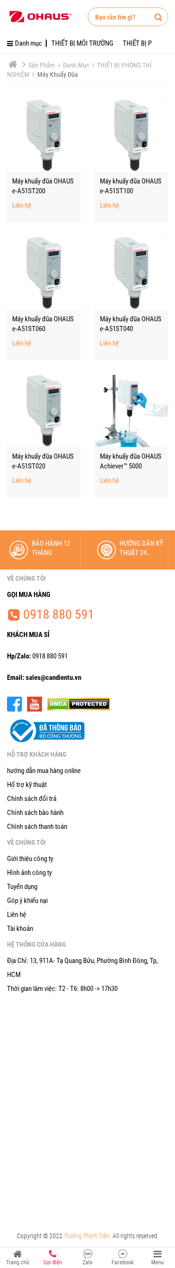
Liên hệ (21, 205)
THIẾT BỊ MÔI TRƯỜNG (82, 43)
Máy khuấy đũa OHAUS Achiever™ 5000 (130, 461)
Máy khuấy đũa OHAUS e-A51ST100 (130, 186)
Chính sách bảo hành (35, 812)
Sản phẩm (42, 65)
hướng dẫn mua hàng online (44, 770)
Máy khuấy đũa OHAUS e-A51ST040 (130, 324)
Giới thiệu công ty (30, 858)
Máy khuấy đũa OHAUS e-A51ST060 (43, 324)
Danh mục (77, 65)
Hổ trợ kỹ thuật (27, 784)
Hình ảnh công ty (29, 872)
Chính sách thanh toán (37, 826)
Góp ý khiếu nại (27, 900)
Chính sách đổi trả (31, 798)
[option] (44, 550)
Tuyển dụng (22, 886)
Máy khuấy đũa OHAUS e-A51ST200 (43, 186)
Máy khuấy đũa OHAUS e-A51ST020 (43, 461)
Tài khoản (20, 928)
